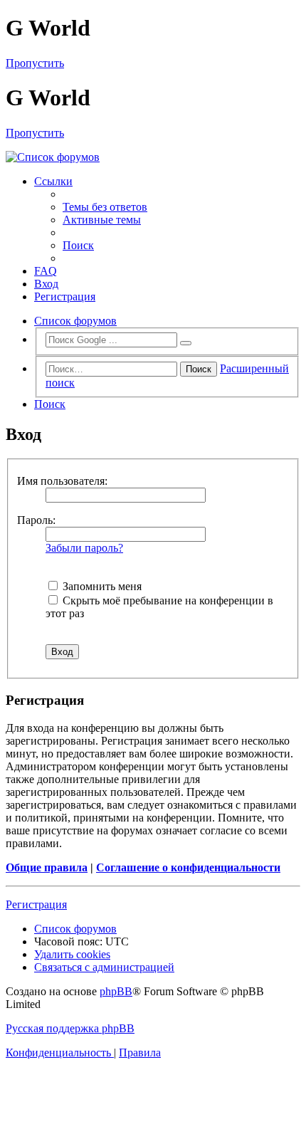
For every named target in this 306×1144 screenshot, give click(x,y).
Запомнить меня (101, 586)
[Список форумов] (153, 157)
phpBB (116, 991)
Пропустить (35, 63)
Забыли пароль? (84, 548)
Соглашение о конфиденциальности (188, 867)
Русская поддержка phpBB (70, 1028)
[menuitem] (105, 207)
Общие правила (47, 867)
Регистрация (36, 904)
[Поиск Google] (185, 343)
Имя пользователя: (62, 481)
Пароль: (36, 520)
